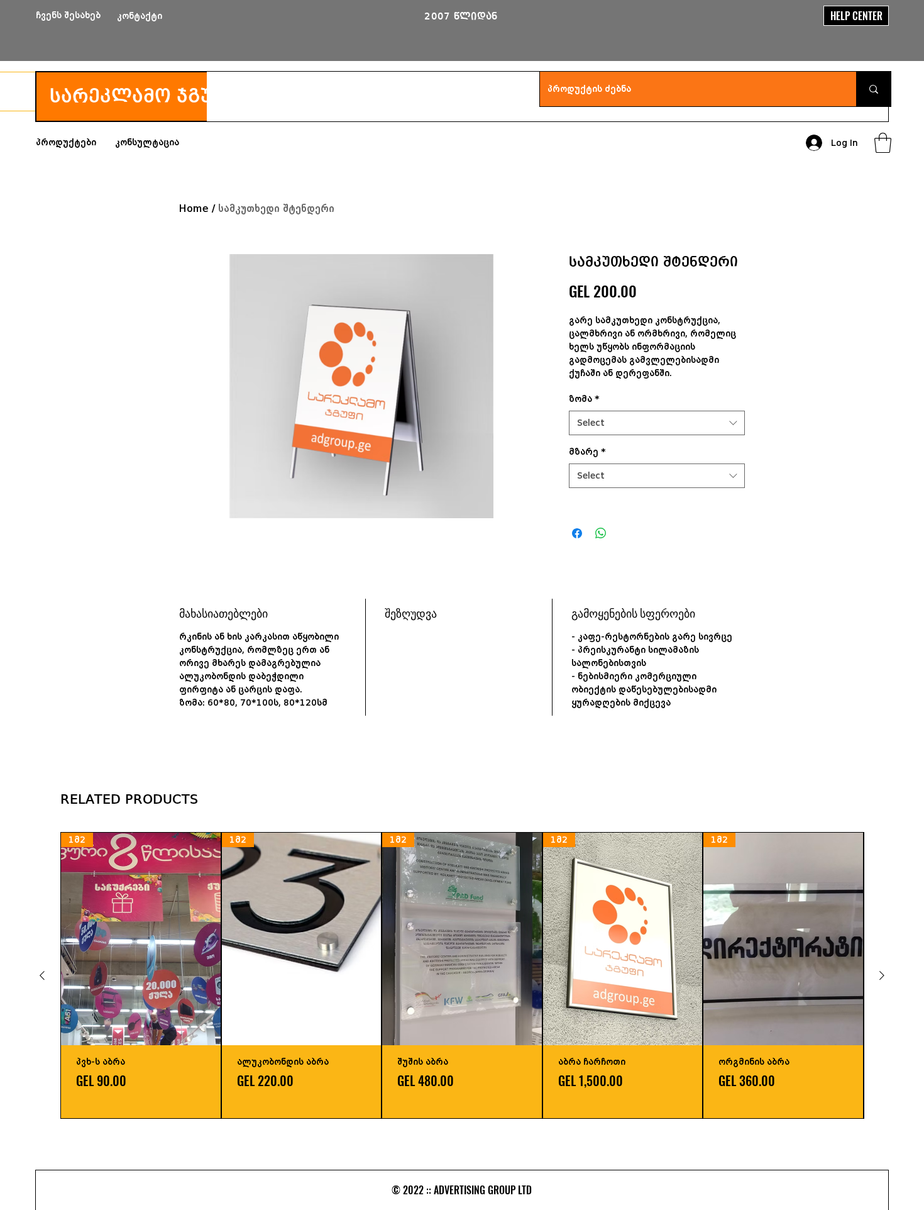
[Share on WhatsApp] (600, 533)
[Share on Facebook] (577, 533)
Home (194, 208)
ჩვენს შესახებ (68, 15)
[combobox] (657, 423)
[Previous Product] (42, 975)
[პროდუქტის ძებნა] (873, 89)
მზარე (587, 452)
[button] (882, 143)
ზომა (584, 399)
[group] (462, 975)
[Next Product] (881, 975)
